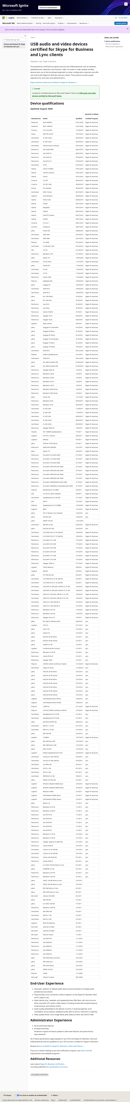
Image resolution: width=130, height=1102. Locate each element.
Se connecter (123, 18)
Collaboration (62, 1100)
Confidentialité (75, 1100)
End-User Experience (113, 44)
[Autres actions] (98, 37)
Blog (52, 1100)
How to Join (84, 1050)
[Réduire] (25, 35)
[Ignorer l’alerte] (126, 4)
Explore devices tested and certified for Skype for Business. (53, 82)
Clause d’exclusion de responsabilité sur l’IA (17, 1100)
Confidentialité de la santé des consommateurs (100, 1100)
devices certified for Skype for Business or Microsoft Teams (59, 1046)
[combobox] (13, 39)
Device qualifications (113, 41)
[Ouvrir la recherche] (116, 18)
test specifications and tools (57, 1067)
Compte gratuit (121, 23)
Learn (33, 37)
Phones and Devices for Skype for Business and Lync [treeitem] (14, 45)
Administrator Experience (114, 47)
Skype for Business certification (52, 1064)
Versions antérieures (42, 1100)
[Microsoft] (3, 17)
